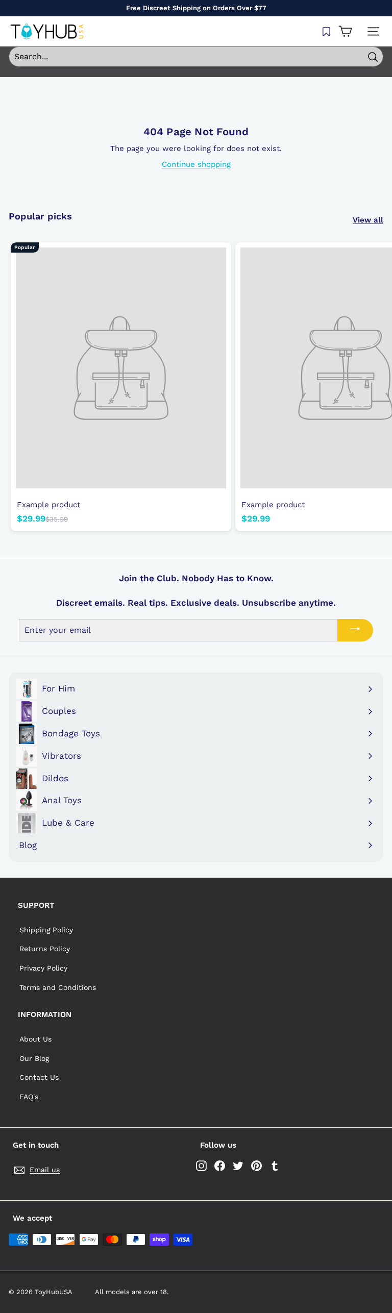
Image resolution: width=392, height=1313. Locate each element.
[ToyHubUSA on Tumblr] (275, 1165)
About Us (35, 1039)
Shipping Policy (46, 930)
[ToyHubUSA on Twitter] (238, 1165)
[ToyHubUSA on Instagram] (201, 1165)
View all (368, 220)
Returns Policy (44, 949)
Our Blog (34, 1058)
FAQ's (28, 1097)
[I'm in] (355, 630)
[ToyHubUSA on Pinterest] (256, 1165)
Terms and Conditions (57, 987)
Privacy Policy (43, 968)
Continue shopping (196, 164)
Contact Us (39, 1077)
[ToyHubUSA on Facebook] (219, 1165)
